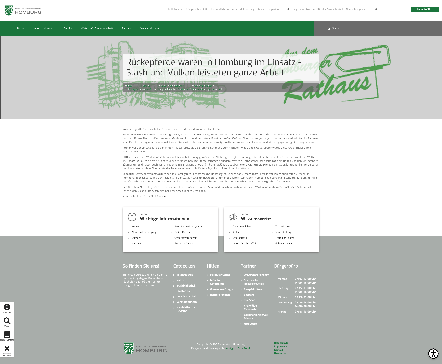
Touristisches (282, 226)
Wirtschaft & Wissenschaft (97, 28)
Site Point (244, 348)
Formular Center (284, 238)
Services (136, 238)
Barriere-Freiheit (220, 295)
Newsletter (280, 353)
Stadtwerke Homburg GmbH (254, 282)
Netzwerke (250, 324)
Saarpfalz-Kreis (253, 289)
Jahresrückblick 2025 (244, 243)
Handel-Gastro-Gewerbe (186, 309)
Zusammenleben (242, 226)
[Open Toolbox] (433, 353)
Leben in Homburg (44, 28)
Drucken (161, 196)
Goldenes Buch (283, 243)
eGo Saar (249, 300)
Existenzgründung (184, 243)
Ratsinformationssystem (188, 226)
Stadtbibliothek (186, 285)
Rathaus (127, 28)
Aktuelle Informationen (171, 85)
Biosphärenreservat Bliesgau (256, 316)
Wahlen (136, 226)
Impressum (280, 346)
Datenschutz (281, 343)
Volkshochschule (187, 296)
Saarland (249, 295)
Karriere (136, 243)
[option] (211, 9)
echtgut (231, 348)
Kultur (236, 232)
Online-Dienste (182, 232)
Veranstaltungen (150, 28)
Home (20, 28)
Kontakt (278, 350)
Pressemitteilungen (203, 85)
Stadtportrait (240, 238)
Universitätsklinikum (256, 274)
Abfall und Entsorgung (144, 232)
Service (68, 28)
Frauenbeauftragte (221, 289)
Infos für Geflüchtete (217, 282)
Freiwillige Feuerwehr (250, 307)
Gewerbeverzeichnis (185, 238)
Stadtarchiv (183, 291)
